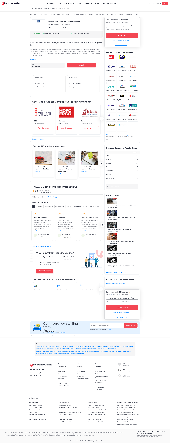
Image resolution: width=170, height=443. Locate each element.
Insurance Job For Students (124, 422)
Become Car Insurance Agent (115, 283)
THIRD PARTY (43, 14)
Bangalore (109, 163)
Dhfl (35, 121)
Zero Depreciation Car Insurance (64, 349)
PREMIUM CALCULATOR (126, 14)
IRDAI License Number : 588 (146, 433)
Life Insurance (61, 374)
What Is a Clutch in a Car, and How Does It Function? (121, 266)
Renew (79, 3)
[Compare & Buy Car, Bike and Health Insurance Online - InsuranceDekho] (10, 4)
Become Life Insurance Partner (125, 412)
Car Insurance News (117, 272)
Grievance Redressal (82, 369)
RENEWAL (113, 14)
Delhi (107, 155)
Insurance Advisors (65, 3)
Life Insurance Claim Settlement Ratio (98, 410)
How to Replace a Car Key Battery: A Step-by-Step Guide (121, 242)
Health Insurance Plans (65, 405)
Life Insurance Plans (93, 417)
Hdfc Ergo (61, 121)
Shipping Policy (81, 374)
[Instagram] (37, 369)
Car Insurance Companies (119, 135)
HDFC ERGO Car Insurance (123, 351)
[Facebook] (31, 369)
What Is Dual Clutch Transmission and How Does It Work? (121, 218)
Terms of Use (80, 376)
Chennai (108, 167)
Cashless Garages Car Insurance (45, 351)
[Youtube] (34, 369)
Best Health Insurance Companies (68, 407)
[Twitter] (43, 369)
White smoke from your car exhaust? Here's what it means (122, 207)
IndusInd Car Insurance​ (77, 353)
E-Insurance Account (82, 381)
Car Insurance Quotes (52, 346)
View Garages (43, 128)
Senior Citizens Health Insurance (67, 422)
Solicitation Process (100, 380)
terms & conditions (52, 332)
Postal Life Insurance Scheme (96, 405)
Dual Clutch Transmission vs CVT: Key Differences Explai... (120, 230)
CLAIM (91, 14)
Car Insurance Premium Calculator (85, 346)
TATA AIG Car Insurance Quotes (42, 168)
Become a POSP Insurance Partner (126, 405)
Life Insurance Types (93, 407)
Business (60, 381)
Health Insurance (62, 371)
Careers (97, 385)
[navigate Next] (102, 119)
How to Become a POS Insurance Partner (128, 414)
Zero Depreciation (63, 290)
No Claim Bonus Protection (88, 290)
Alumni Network (99, 382)
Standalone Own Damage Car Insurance (68, 351)
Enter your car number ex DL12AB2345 (118, 29)
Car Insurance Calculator (36, 407)
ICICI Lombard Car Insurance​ (90, 351)
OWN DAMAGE (66, 14)
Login (164, 3)
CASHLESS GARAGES (101, 14)
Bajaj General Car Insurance (44, 353)
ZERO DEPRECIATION (80, 14)
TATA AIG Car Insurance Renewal (88, 168)
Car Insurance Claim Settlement (106, 346)
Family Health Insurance (65, 419)
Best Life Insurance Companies (96, 414)
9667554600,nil (76, 83)
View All (136, 182)
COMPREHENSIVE (54, 14)
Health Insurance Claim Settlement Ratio (70, 412)
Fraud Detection (81, 371)
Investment (61, 378)
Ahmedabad (110, 178)
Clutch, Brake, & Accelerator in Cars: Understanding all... (119, 254)
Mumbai (108, 159)
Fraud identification (100, 371)
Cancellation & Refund (83, 378)
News (97, 3)
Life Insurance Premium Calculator (97, 422)
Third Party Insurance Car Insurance (86, 349)
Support (87, 3)
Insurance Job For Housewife (125, 419)
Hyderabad (109, 171)
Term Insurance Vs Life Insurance (97, 412)
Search (81, 65)
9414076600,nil (41, 83)
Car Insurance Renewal (66, 346)
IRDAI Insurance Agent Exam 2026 (126, 417)
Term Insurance (62, 376)
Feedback (97, 369)
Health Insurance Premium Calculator (69, 417)
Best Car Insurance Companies (37, 419)
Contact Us (98, 366)
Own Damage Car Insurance (37, 414)
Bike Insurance (62, 369)
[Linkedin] (40, 369)
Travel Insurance (62, 383)
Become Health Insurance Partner (126, 410)
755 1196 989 (37, 375)
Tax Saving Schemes (64, 386)
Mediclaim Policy (63, 410)
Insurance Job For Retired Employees (127, 424)
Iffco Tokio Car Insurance (61, 353)
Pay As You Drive (39, 290)
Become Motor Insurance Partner (126, 407)
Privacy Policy (80, 366)
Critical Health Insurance (65, 414)
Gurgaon (108, 174)
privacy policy (63, 332)
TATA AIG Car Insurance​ (107, 351)
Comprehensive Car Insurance (45, 349)
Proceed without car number (121, 40)
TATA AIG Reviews (43, 246)
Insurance (50, 3)
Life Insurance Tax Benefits (95, 419)
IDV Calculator (33, 412)
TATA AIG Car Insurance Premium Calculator (65, 169)
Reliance (84, 121)
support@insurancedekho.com (43, 373)
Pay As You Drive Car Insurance (107, 349)
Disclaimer (98, 374)
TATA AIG (33, 14)
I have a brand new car (121, 45)
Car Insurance (40, 346)
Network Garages (38, 139)
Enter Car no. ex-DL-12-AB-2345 (100, 325)
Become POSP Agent (110, 3)
